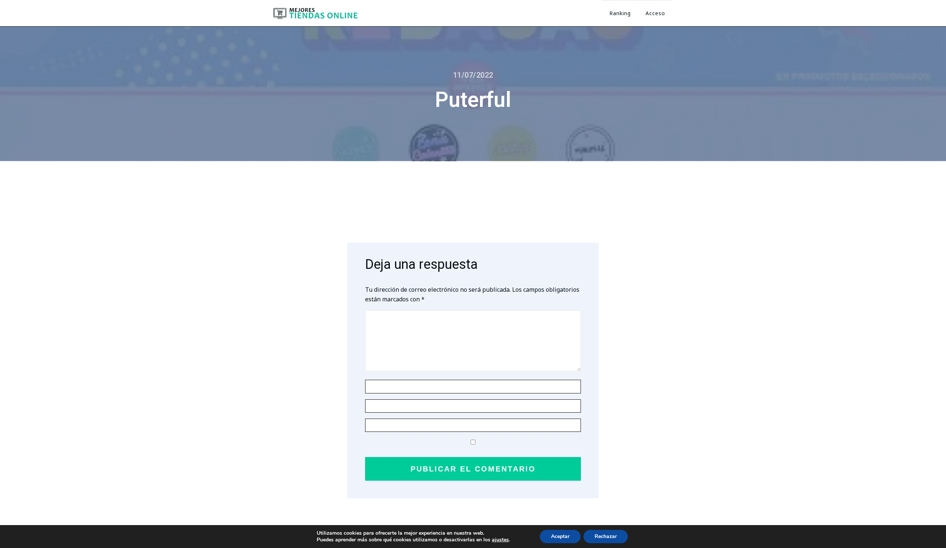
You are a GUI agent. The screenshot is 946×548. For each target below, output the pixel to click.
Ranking (620, 13)
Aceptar (560, 536)
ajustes (500, 540)
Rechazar (606, 536)
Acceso (655, 13)
